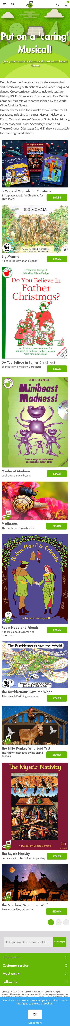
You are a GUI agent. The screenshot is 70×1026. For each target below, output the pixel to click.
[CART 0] (65, 5)
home (30, 4)
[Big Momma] (35, 229)
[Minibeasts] (35, 501)
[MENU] (4, 5)
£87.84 (57, 197)
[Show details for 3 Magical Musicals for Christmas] (35, 163)
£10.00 (56, 526)
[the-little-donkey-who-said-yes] (35, 725)
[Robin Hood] (35, 579)
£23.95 (57, 368)
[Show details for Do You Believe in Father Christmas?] (35, 313)
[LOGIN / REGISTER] (57, 5)
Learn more (35, 1022)
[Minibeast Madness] (35, 422)
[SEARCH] (12, 5)
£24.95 (57, 259)
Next (66, 922)
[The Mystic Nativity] (35, 806)
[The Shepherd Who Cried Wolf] (35, 882)
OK (35, 1014)
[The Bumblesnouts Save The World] (35, 664)
